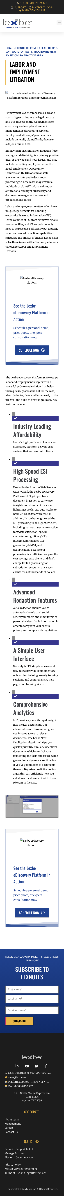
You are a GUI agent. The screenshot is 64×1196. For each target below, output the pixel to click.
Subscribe (19, 1021)
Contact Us (11, 1131)
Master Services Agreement (21, 1168)
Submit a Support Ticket (19, 1149)
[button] (59, 22)
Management (13, 1123)
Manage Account (15, 1153)
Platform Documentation (19, 1157)
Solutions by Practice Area (24, 55)
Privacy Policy (13, 1164)
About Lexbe (12, 1119)
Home (9, 48)
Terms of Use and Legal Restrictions (25, 1172)
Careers (9, 1127)
